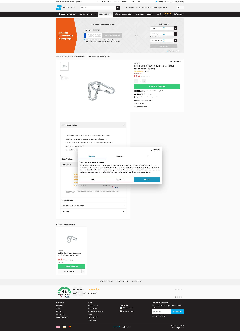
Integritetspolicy (60, 314)
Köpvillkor (59, 311)
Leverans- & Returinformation (73, 206)
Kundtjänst (131, 7)
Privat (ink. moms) (163, 2)
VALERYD (137, 63)
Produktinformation (69, 125)
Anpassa (119, 179)
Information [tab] (120, 156)
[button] (170, 14)
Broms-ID (96, 30)
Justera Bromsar (92, 308)
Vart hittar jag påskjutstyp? (156, 36)
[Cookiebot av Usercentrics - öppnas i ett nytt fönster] (152, 150)
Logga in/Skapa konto (144, 7)
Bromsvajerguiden (93, 317)
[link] (120, 292)
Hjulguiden (91, 314)
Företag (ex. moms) (178, 2)
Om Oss (58, 308)
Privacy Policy (155, 316)
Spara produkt (140, 103)
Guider (149, 14)
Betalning (65, 211)
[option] (64, 66)
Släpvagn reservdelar (66, 14)
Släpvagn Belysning (87, 14)
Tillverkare (139, 14)
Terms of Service (161, 316)
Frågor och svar (67, 200)
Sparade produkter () (160, 7)
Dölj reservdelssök (173, 51)
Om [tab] (148, 156)
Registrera (177, 311)
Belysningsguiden (93, 305)
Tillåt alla (147, 179)
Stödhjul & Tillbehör (122, 14)
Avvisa (93, 179)
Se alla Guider (92, 320)
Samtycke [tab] (92, 156)
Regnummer (88, 30)
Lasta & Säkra (104, 14)
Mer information (69, 271)
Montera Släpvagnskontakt (95, 311)
